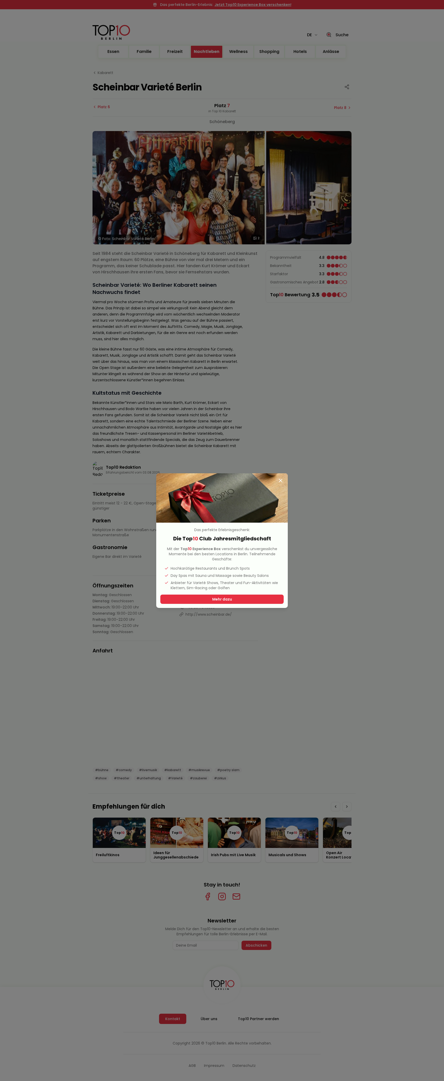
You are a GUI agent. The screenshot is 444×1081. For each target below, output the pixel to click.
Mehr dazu (222, 599)
